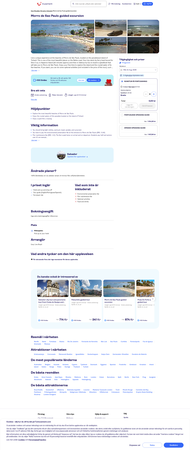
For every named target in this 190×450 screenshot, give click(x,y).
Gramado (37, 344)
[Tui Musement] (46, 4)
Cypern (74, 364)
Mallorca (77, 377)
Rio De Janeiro (72, 341)
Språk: (126, 417)
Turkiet (85, 367)
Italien (44, 367)
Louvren (86, 390)
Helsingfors (65, 379)
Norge (51, 367)
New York (135, 377)
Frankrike (122, 364)
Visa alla (34, 99)
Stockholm (38, 379)
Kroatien (143, 364)
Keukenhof (50, 390)
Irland (151, 364)
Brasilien (37, 11)
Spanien (113, 364)
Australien (38, 364)
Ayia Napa (58, 377)
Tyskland (83, 364)
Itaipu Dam (105, 354)
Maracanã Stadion (65, 354)
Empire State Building (144, 392)
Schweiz (65, 364)
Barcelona (111, 377)
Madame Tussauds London (102, 390)
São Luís (104, 341)
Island (36, 367)
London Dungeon (50, 394)
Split (119, 377)
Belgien (47, 364)
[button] (138, 81)
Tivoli (117, 390)
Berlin (127, 377)
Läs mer (34, 70)
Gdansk (48, 379)
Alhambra (92, 392)
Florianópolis (135, 341)
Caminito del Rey (142, 390)
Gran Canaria (47, 377)
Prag (144, 377)
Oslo (56, 379)
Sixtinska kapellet (73, 390)
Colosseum (115, 392)
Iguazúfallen (80, 354)
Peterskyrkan (128, 392)
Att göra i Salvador (46, 11)
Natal (44, 341)
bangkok (152, 377)
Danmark (93, 364)
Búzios (61, 341)
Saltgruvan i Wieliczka (78, 392)
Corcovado (51, 354)
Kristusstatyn (39, 354)
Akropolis (63, 392)
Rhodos (68, 377)
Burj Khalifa (38, 390)
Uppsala (75, 379)
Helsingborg (86, 379)
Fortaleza (52, 341)
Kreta (36, 377)
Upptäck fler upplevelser (76, 157)
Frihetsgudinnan (50, 392)
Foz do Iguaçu (148, 341)
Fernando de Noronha (90, 341)
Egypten (103, 364)
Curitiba (124, 341)
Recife (36, 341)
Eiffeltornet (104, 392)
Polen (59, 367)
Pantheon (37, 392)
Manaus (47, 344)
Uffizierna (60, 390)
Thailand (76, 367)
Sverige (67, 367)
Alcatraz (37, 394)
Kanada (56, 364)
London (93, 377)
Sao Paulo (113, 341)
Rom (85, 377)
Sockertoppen (92, 354)
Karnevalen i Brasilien (121, 354)
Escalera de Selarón (139, 354)
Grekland (132, 364)
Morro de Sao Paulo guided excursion (65, 11)
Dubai (101, 377)
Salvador (72, 154)
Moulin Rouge (128, 390)
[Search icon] (73, 4)
